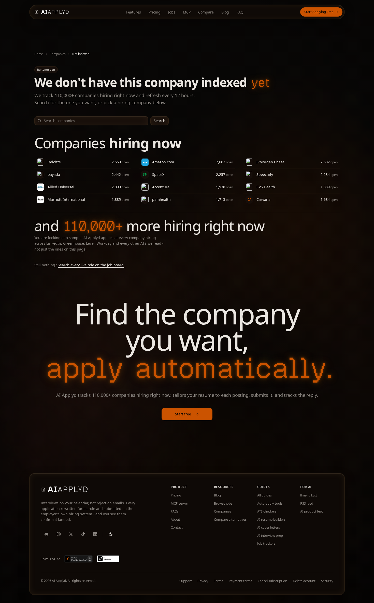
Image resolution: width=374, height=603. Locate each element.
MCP (187, 12)
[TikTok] (83, 534)
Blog (225, 12)
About (175, 519)
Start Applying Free (318, 11)
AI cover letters (268, 527)
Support (185, 581)
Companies (58, 54)
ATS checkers (267, 511)
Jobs (171, 12)
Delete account (304, 581)
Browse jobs (223, 503)
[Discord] (46, 534)
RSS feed (306, 503)
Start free (183, 414)
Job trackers (266, 543)
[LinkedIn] (95, 534)
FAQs (175, 511)
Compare (206, 12)
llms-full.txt (308, 495)
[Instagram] (58, 534)
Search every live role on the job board (91, 265)
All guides (264, 495)
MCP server (179, 503)
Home (38, 54)
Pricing (155, 12)
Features (133, 12)
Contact (177, 527)
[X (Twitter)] (70, 534)
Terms (218, 581)
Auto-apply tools (269, 503)
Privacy (202, 581)
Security (327, 581)
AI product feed (312, 511)
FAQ (240, 12)
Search (159, 120)
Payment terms (240, 581)
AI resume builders (271, 519)
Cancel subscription (272, 581)
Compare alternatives (230, 519)
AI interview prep (270, 535)
